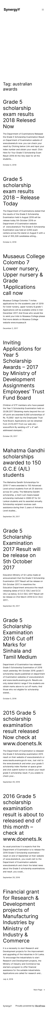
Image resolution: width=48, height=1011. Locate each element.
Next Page (39, 990)
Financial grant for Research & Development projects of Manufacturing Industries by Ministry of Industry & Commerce (21, 916)
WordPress (40, 1006)
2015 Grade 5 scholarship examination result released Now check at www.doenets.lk (22, 728)
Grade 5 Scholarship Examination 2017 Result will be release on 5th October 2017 (21, 549)
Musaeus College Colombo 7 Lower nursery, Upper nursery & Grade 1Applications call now (24, 274)
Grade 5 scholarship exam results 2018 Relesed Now (19, 114)
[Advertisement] (24, 48)
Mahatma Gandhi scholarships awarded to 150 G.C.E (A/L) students (24, 462)
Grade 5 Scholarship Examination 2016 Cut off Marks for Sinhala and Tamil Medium (20, 638)
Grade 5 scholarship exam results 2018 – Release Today (21, 191)
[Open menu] (42, 9)
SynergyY (12, 9)
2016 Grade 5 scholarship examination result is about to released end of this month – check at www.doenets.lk (23, 817)
